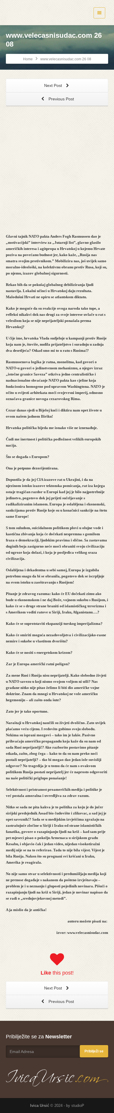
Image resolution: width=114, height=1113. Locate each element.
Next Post (53, 85)
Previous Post (60, 99)
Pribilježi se (93, 1051)
